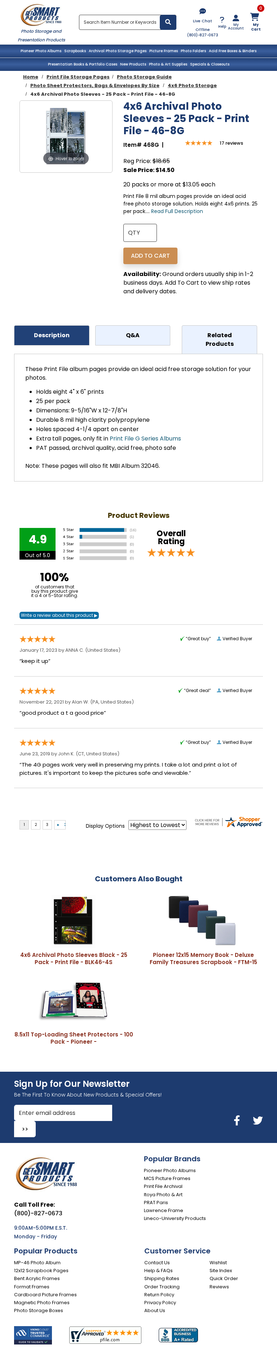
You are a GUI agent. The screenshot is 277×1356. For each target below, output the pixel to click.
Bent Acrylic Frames (37, 1278)
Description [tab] (52, 335)
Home (30, 76)
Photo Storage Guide (144, 76)
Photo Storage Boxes (38, 1310)
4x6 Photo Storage (192, 85)
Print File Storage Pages (78, 76)
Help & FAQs (158, 1270)
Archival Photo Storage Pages (117, 51)
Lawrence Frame (163, 1210)
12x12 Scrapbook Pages (41, 1270)
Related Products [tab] (220, 339)
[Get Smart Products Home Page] (41, 14)
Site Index (221, 1270)
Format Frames (31, 1286)
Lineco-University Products (175, 1218)
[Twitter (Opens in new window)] (258, 1121)
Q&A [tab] (133, 335)
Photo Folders (193, 51)
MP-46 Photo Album (37, 1262)
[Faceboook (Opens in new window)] (238, 1121)
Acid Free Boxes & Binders (232, 51)
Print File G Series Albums (145, 438)
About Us (154, 1310)
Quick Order (224, 1278)
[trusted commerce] (33, 1335)
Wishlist (218, 1262)
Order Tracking (162, 1286)
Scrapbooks (75, 51)
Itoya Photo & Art (163, 1194)
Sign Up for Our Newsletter (71, 1084)
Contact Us (157, 1262)
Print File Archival (163, 1186)
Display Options (105, 826)
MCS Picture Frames (167, 1178)
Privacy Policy (160, 1302)
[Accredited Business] (178, 1335)
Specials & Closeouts (209, 64)
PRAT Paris (156, 1202)
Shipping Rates (161, 1278)
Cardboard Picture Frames (45, 1294)
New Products (133, 64)
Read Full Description (177, 211)
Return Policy (159, 1294)
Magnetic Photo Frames (42, 1302)
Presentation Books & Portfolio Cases (82, 64)
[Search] (168, 22)
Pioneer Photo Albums (41, 51)
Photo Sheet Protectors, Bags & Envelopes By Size (94, 85)
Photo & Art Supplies (168, 64)
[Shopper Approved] (105, 1335)
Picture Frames (163, 51)
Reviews (219, 1286)
